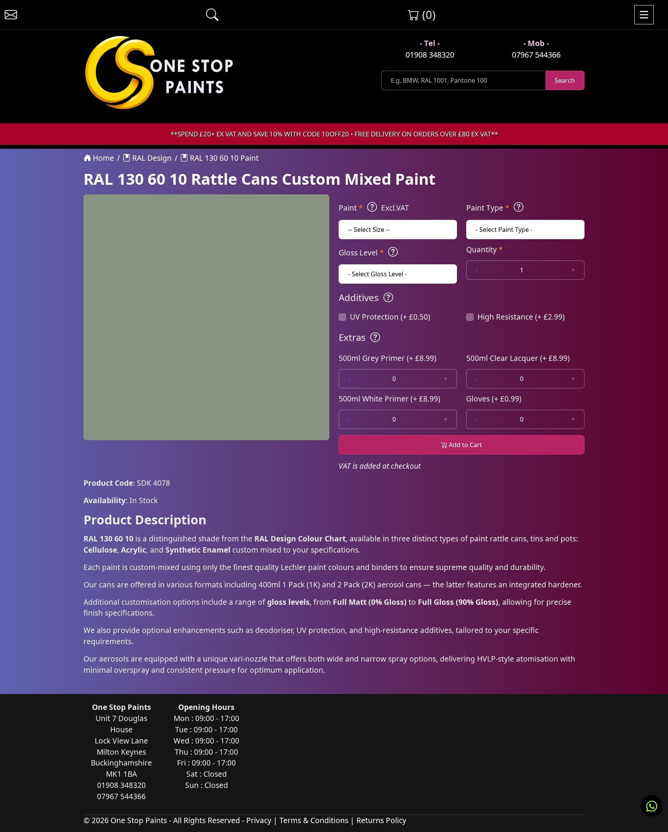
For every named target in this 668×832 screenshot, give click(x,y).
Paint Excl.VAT (374, 207)
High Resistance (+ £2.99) (521, 316)
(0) (427, 14)
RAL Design (151, 158)
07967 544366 (536, 54)
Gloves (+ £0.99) (493, 398)
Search (565, 80)
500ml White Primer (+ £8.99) (389, 398)
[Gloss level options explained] (393, 252)
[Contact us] (11, 14)
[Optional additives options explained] (388, 297)
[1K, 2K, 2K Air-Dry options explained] (372, 207)
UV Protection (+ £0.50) (390, 316)
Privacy (258, 820)
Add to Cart (464, 445)
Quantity (484, 249)
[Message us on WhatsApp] (651, 806)
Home (102, 158)
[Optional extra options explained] (375, 337)
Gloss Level (361, 252)
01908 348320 (430, 54)
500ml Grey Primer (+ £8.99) (387, 358)
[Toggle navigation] (644, 14)
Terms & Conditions (313, 820)
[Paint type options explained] (518, 207)
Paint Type (488, 207)
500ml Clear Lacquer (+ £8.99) (518, 358)
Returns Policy (381, 820)
